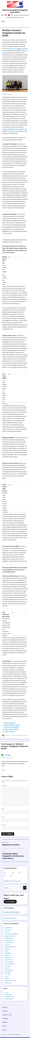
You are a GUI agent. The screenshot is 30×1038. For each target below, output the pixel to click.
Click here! (10, 902)
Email (3, 817)
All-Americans (9, 927)
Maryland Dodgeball (9, 723)
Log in (7, 992)
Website (3, 825)
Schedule (5, 1011)
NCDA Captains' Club (15, 881)
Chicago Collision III (9, 731)
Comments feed (9, 997)
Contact (4, 1026)
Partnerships (8, 959)
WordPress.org (9, 999)
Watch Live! (8, 983)
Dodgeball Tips (9, 940)
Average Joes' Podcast (11, 934)
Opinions (7, 955)
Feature (7, 944)
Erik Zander (7, 735)
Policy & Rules (9, 961)
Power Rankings (9, 964)
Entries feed (8, 994)
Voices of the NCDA (10, 981)
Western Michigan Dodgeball (12, 725)
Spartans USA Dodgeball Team (16, 48)
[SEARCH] (24, 888)
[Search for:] (13, 888)
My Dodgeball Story (10, 947)
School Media (9, 970)
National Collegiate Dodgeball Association (15, 11)
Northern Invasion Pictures (11, 729)
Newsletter (8, 953)
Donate (4, 1029)
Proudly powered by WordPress (13, 1034)
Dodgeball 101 (9, 938)
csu (4, 737)
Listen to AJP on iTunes (10, 918)
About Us (4, 1007)
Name (3, 809)
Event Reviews (9, 942)
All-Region (8, 930)
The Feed (25, 735)
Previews (7, 966)
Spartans (12, 131)
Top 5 (6, 976)
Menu (3, 21)
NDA (6, 951)
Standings (8, 972)
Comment (4, 786)
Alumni (21, 735)
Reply (3, 770)
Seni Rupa (7, 755)
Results (7, 968)
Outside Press (9, 957)
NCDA (3, 1034)
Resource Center (7, 1015)
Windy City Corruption (18, 129)
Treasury (7, 978)
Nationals (7, 949)
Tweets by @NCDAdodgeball (12, 912)
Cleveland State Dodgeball (11, 727)
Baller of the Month (10, 936)
